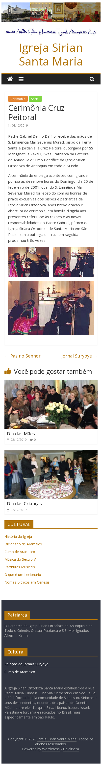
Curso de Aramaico (19, 551)
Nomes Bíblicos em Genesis (27, 582)
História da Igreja (18, 536)
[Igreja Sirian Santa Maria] (51, 5)
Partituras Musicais (19, 567)
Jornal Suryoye (79, 356)
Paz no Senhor (22, 356)
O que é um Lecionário (22, 574)
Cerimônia (18, 99)
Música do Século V (20, 559)
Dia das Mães (21, 434)
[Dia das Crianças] (51, 453)
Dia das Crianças (24, 503)
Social (35, 99)
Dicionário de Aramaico (23, 544)
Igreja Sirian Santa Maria (51, 54)
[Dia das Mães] (51, 383)
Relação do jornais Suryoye (26, 664)
